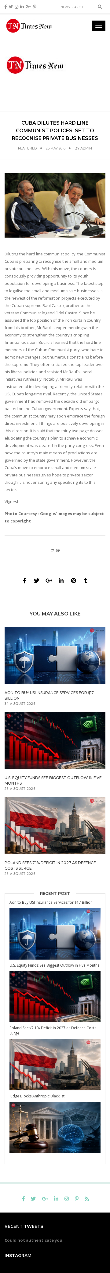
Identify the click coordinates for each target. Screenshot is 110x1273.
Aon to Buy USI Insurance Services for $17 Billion (51, 902)
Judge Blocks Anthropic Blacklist (36, 1096)
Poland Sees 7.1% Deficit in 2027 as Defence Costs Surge (52, 1030)
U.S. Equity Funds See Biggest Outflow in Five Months (54, 965)
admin (86, 148)
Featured (27, 148)
